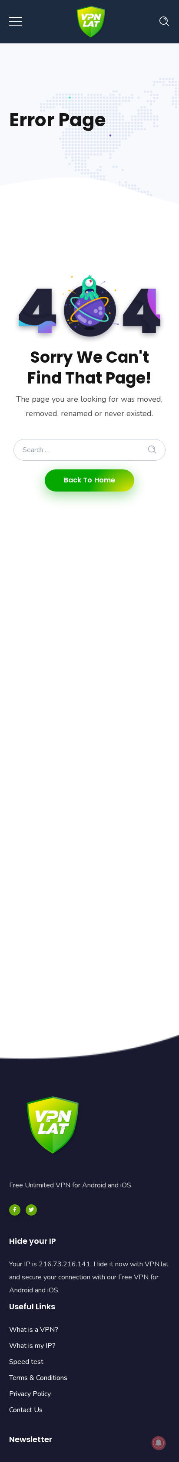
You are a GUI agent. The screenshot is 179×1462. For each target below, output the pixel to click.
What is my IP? (32, 1346)
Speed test (26, 1362)
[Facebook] (14, 1210)
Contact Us (26, 1410)
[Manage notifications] (159, 1443)
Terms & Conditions (38, 1378)
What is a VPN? (33, 1329)
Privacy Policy (30, 1394)
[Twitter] (31, 1210)
